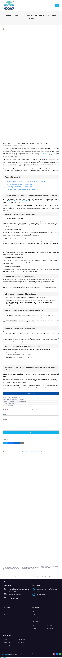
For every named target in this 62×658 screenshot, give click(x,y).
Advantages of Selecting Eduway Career (19, 187)
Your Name (5, 409)
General (21, 145)
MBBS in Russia (21, 642)
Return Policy (36, 653)
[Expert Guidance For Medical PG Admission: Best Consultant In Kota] (31, 506)
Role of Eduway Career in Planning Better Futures (22, 189)
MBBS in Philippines (8, 642)
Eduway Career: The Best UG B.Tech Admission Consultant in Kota (28, 181)
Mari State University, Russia (8, 405)
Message (5, 419)
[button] (57, 5)
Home (18, 20)
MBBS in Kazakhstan (8, 639)
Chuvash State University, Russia (9, 403)
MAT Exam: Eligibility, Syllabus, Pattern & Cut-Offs (11, 397)
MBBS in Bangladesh (22, 639)
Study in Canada (50, 628)
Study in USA (49, 625)
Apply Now (6, 617)
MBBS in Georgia (7, 645)
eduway (15, 145)
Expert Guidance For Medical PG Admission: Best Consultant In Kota (14, 399)
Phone (4, 414)
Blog (20, 20)
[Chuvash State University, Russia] (50, 506)
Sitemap (15, 654)
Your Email (34, 409)
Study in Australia (36, 628)
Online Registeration (37, 617)
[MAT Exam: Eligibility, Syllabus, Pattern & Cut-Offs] (12, 506)
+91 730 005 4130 (41, 594)
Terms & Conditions (5, 654)
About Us (6, 614)
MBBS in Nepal (21, 645)
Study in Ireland (36, 625)
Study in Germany (50, 631)
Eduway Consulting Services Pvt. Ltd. (11, 653)
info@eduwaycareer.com (15, 594)
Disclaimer (11, 654)
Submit (31, 432)
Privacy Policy (30, 653)
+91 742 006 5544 (13, 598)
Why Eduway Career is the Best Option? (19, 184)
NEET (34, 614)
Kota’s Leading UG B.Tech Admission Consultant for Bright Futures (14, 401)
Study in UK (35, 631)
